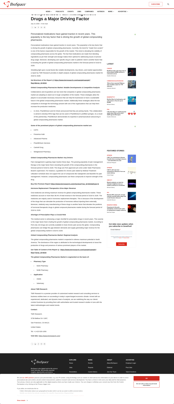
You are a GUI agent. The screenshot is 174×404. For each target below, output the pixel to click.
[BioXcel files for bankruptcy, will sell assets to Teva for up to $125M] (132, 100)
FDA (108, 109)
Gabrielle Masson (111, 88)
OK (147, 378)
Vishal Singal (110, 175)
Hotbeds (100, 11)
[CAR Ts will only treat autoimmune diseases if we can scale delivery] (132, 171)
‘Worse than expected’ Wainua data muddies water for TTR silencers (115, 84)
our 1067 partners (28, 377)
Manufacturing (112, 205)
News (48, 11)
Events (71, 11)
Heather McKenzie (111, 76)
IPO (108, 192)
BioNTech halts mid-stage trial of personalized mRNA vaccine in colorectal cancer (116, 72)
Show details (21, 400)
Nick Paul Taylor (111, 212)
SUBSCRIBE (155, 4)
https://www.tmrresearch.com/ (49, 336)
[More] (51, 11)
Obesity (109, 180)
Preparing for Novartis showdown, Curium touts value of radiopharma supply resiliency (116, 208)
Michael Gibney (111, 104)
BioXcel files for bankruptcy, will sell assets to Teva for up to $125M (116, 100)
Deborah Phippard (111, 162)
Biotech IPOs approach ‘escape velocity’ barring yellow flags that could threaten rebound (116, 196)
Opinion (109, 155)
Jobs (79, 11)
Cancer (109, 68)
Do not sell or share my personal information (146, 384)
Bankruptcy (111, 97)
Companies (89, 11)
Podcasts (60, 11)
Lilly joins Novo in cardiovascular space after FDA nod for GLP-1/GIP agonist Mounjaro (116, 113)
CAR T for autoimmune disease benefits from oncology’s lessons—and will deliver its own (116, 159)
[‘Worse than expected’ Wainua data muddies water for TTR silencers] (132, 84)
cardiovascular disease (115, 81)
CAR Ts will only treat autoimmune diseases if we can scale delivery (116, 171)
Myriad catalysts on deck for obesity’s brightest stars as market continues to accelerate (116, 184)
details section (79, 395)
